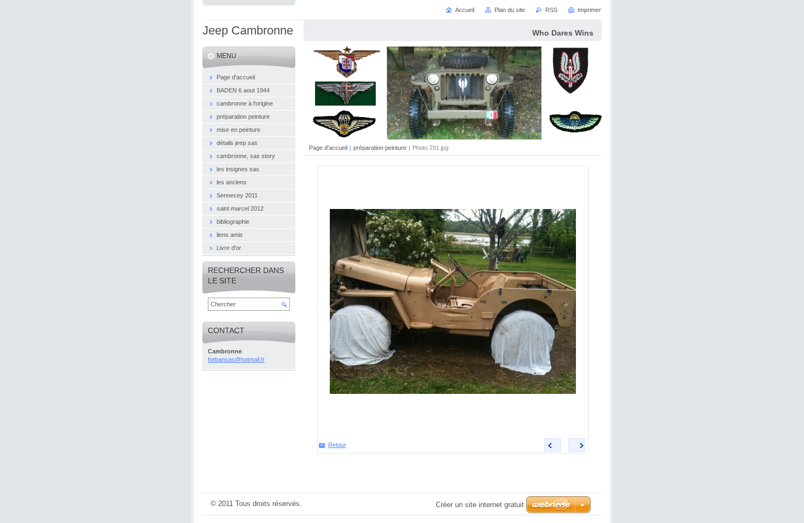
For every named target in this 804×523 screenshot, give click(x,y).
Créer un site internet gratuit (480, 505)
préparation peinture (379, 147)
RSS (551, 10)
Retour (337, 444)
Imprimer (589, 10)
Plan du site (509, 10)
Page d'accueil (328, 147)
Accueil (464, 10)
